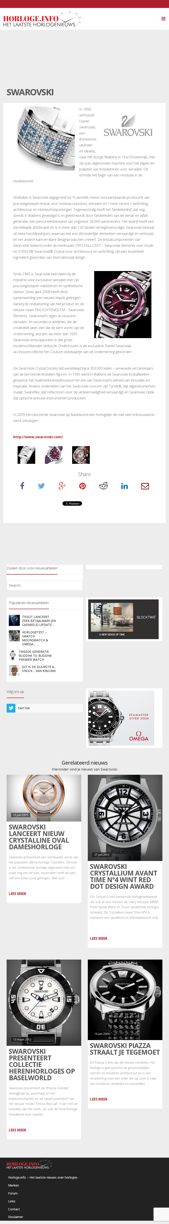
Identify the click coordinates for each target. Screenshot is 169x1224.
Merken (13, 1185)
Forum (13, 1193)
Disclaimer (15, 1217)
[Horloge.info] (84, 19)
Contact (14, 1209)
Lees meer (17, 893)
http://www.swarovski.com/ (38, 436)
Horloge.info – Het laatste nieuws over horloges (42, 1177)
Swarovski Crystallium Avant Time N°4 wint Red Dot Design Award (123, 876)
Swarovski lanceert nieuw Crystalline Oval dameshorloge (39, 836)
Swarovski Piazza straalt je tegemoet (125, 1049)
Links (11, 1201)
